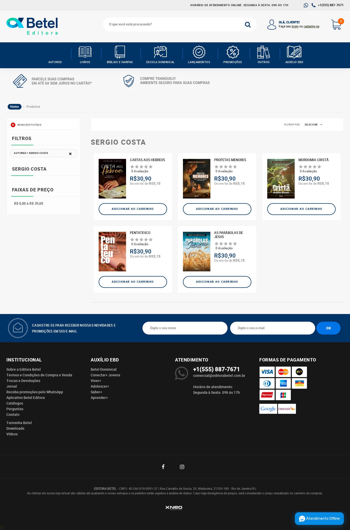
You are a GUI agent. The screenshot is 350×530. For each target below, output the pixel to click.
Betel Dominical (104, 369)
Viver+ (96, 380)
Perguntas (14, 408)
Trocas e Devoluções (23, 380)
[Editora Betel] (33, 26)
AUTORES (55, 62)
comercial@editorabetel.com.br (219, 375)
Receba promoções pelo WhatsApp (34, 392)
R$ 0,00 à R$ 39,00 (28, 203)
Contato (12, 414)
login (295, 26)
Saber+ (96, 392)
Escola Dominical (160, 62)
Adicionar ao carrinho (133, 209)
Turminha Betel (19, 422)
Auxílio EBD (294, 62)
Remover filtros (29, 125)
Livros (85, 62)
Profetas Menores (230, 160)
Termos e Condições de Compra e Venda (39, 375)
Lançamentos (199, 62)
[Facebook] (165, 466)
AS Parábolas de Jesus (228, 235)
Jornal (11, 386)
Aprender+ (99, 397)
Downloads (15, 428)
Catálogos (14, 403)
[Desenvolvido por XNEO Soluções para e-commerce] (175, 509)
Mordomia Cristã (313, 160)
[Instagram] (184, 466)
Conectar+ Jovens (105, 375)
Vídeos (12, 434)
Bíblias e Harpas (120, 62)
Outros (264, 62)
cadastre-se (311, 26)
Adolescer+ (100, 386)
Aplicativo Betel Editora (25, 397)
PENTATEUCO (140, 233)
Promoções (232, 62)
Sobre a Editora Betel (23, 369)
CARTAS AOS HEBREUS (147, 160)
